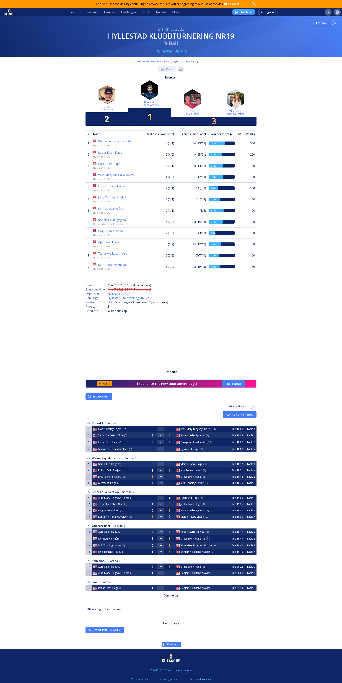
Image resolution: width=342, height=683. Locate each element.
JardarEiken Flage (106, 108)
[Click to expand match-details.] (160, 429)
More (176, 12)
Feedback (172, 644)
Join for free (243, 12)
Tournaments (89, 12)
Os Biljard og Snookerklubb (108, 224)
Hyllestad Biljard (171, 51)
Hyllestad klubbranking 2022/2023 (131, 298)
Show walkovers (238, 406)
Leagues (109, 12)
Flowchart (101, 396)
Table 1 (251, 429)
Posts (145, 12)
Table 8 (251, 442)
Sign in (269, 12)
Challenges (128, 12)
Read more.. (232, 4)
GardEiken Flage (192, 112)
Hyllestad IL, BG (146, 61)
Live (71, 12)
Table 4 (251, 435)
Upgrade (161, 12)
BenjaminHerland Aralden (150, 103)
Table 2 (251, 449)
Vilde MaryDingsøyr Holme (235, 112)
